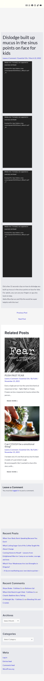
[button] (22, 5)
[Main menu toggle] (4, 4)
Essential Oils (22, 58)
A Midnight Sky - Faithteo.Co (13, 599)
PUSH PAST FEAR (14, 375)
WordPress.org (8, 669)
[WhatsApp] (29, 5)
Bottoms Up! (30, 588)
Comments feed (9, 665)
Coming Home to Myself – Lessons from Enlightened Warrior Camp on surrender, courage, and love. (21, 556)
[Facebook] (32, 5)
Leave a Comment (9, 58)
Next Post (22, 319)
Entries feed (7, 661)
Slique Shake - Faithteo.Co (12, 588)
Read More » (12, 401)
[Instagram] (35, 5)
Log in (5, 657)
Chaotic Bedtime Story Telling (14, 595)
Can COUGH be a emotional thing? (19, 445)
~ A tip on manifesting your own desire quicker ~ (21, 571)
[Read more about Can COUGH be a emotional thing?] (22, 423)
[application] (17, 87)
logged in (15, 490)
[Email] (27, 5)
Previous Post (22, 313)
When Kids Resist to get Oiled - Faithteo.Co (19, 592)
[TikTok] (38, 5)
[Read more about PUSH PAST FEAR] (22, 355)
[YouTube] (41, 5)
